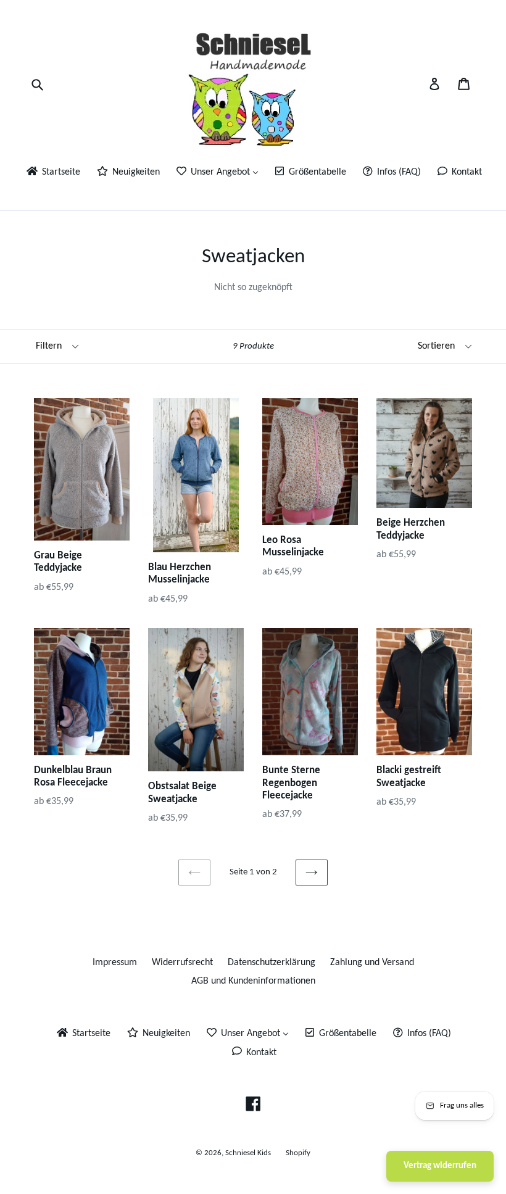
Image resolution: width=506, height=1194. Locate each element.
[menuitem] (52, 173)
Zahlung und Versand (372, 963)
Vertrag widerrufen (440, 1166)
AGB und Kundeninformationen (253, 981)
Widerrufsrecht (182, 963)
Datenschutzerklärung (271, 963)
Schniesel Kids (248, 1153)
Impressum (115, 963)
